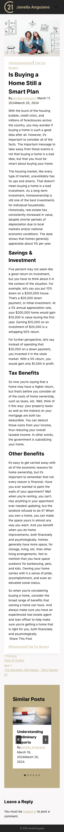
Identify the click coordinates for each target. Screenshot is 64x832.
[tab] (25, 775)
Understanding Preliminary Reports (30, 737)
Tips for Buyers (37, 646)
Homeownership (20, 63)
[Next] (45, 739)
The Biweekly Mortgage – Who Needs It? (31, 670)
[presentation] (32, 716)
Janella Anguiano (24, 98)
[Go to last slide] (18, 739)
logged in (29, 811)
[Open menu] (56, 7)
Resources (17, 646)
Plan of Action (14, 658)
